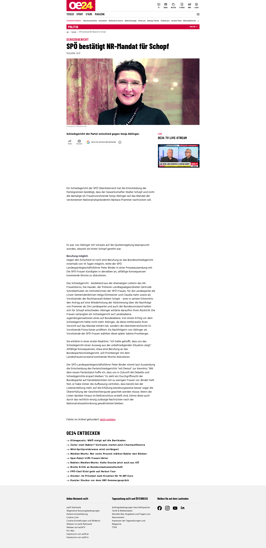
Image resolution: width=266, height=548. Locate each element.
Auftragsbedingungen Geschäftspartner (131, 507)
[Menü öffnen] (198, 14)
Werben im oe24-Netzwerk (79, 524)
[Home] (67, 32)
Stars (89, 14)
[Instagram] (167, 508)
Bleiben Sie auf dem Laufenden (173, 498)
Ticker (70, 14)
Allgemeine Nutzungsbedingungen (83, 511)
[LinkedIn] (183, 508)
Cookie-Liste (72, 517)
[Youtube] (175, 508)
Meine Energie (130, 21)
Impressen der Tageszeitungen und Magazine (128, 522)
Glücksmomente (90, 21)
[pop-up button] (190, 163)
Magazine (100, 14)
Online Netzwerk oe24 (77, 498)
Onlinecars (165, 21)
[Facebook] (159, 508)
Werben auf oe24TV (75, 527)
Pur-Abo (70, 531)
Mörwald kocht (189, 21)
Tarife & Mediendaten (122, 511)
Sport (79, 14)
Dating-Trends (153, 21)
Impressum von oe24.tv (77, 537)
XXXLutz (141, 21)
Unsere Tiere (176, 21)
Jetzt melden (108, 420)
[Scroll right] (198, 21)
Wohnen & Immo (116, 21)
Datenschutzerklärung (77, 514)
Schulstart (103, 21)
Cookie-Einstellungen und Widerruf (83, 521)
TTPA (114, 527)
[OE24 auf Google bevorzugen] (120, 142)
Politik (73, 27)
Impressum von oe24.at (77, 534)
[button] (162, 163)
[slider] (171, 163)
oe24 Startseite (73, 507)
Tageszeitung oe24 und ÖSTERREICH (130, 498)
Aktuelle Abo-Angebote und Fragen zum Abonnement (131, 515)
